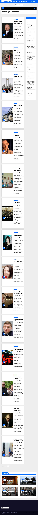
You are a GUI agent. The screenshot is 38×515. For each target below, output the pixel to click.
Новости (15, 103)
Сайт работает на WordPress (5, 512)
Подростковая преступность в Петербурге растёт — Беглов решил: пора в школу (31, 25)
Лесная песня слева (31, 78)
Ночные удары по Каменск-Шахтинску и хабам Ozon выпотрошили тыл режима (31, 74)
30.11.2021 (16, 172)
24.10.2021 (16, 237)
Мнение (15, 259)
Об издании (34, 512)
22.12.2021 (16, 52)
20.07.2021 (16, 322)
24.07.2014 (16, 380)
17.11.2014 (16, 351)
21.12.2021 (16, 108)
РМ (20, 380)
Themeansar (3, 513)
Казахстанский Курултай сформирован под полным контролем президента (30, 67)
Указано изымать (30, 52)
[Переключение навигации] (18, 8)
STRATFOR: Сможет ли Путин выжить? (18, 410)
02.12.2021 (16, 137)
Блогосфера (16, 19)
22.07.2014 (16, 442)
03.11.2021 (16, 205)
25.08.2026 (5, 483)
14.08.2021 (16, 295)
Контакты (27, 512)
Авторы (30, 512)
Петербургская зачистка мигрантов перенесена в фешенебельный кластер (30, 95)
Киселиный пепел (30, 62)
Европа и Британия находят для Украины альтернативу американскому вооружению (31, 57)
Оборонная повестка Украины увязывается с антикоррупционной (31, 31)
